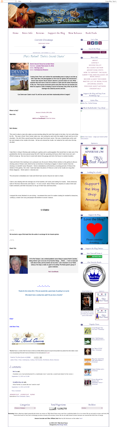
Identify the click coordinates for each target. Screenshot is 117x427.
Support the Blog (56, 33)
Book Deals (91, 33)
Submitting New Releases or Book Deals (95, 75)
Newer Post (14, 395)
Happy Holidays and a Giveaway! (98, 369)
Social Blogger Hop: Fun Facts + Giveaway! (98, 328)
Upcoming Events (95, 84)
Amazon (38, 112)
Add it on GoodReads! (38, 118)
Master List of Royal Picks (95, 81)
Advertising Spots (95, 70)
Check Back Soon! (43, 43)
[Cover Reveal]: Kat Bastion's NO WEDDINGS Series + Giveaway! (97, 382)
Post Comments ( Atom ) (23, 396)
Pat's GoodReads (53, 271)
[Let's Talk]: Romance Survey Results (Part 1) (98, 339)
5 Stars (20, 360)
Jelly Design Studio (62, 425)
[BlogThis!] (37, 357)
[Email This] (35, 357)
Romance (56, 360)
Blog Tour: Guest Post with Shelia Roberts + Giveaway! (98, 360)
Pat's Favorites (39, 360)
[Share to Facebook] (41, 357)
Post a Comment (16, 391)
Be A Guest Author (95, 68)
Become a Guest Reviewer (95, 79)
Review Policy (95, 65)
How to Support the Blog (95, 72)
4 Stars (16, 360)
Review (52, 360)
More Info (27, 33)
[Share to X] (39, 357)
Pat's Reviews (46, 360)
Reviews (40, 33)
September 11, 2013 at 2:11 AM (20, 376)
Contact (95, 63)
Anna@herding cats (18, 382)
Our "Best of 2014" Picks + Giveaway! (97, 349)
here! (81, 418)
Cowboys (32, 360)
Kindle (44, 112)
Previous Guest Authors (95, 86)
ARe (51, 112)
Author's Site (44, 116)
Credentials (95, 88)
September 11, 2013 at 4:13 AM (20, 387)
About (95, 60)
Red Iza (15, 371)
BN (47, 112)
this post (47, 352)
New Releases (75, 33)
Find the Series (50, 118)
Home (16, 33)
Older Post (24, 395)
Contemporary (26, 360)
